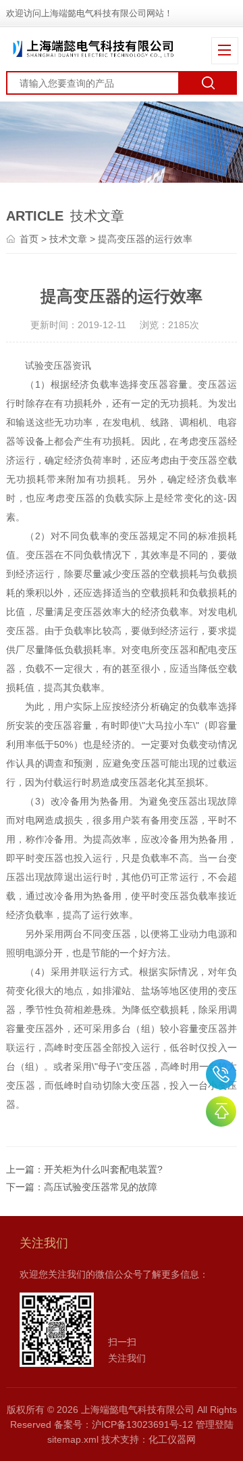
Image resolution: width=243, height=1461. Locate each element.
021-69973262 (221, 1074)
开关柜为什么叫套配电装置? (103, 1169)
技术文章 (68, 238)
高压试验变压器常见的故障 (100, 1187)
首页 (29, 238)
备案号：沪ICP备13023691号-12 (123, 1424)
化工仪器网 (172, 1439)
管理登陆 (215, 1424)
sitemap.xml (73, 1439)
